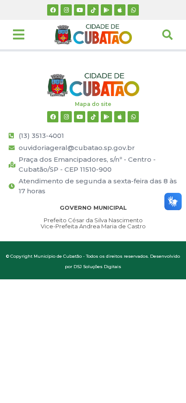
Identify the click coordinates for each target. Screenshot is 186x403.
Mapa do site (93, 104)
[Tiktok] (93, 10)
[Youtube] (79, 10)
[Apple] (119, 10)
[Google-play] (106, 10)
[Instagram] (66, 10)
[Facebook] (52, 10)
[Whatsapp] (133, 10)
